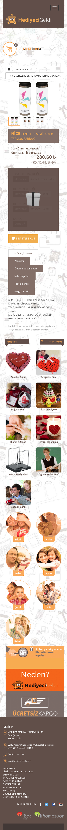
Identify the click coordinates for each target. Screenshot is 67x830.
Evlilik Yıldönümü (49, 442)
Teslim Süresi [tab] (22, 283)
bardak (11, 326)
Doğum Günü (18, 409)
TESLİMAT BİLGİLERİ (12, 787)
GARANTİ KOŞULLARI (12, 781)
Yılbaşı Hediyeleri (48, 409)
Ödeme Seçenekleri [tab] (26, 268)
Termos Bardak (24, 69)
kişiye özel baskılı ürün (19, 329)
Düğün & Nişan (18, 442)
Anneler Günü (18, 377)
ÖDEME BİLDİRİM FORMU (14, 793)
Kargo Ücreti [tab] (21, 291)
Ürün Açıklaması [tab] (23, 253)
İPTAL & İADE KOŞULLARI (14, 777)
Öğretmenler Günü (49, 474)
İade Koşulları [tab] (22, 276)
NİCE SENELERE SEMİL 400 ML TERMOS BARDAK (35, 75)
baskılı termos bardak (46, 326)
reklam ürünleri (40, 329)
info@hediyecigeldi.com (19, 761)
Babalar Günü (18, 506)
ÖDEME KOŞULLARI (12, 784)
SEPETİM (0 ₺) (32, 48)
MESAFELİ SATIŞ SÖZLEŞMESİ (16, 797)
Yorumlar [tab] (19, 261)
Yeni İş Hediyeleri (18, 474)
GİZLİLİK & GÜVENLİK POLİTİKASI (18, 771)
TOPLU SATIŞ (9, 790)
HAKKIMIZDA (9, 768)
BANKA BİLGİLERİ (11, 774)
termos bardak (25, 326)
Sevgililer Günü (49, 377)
